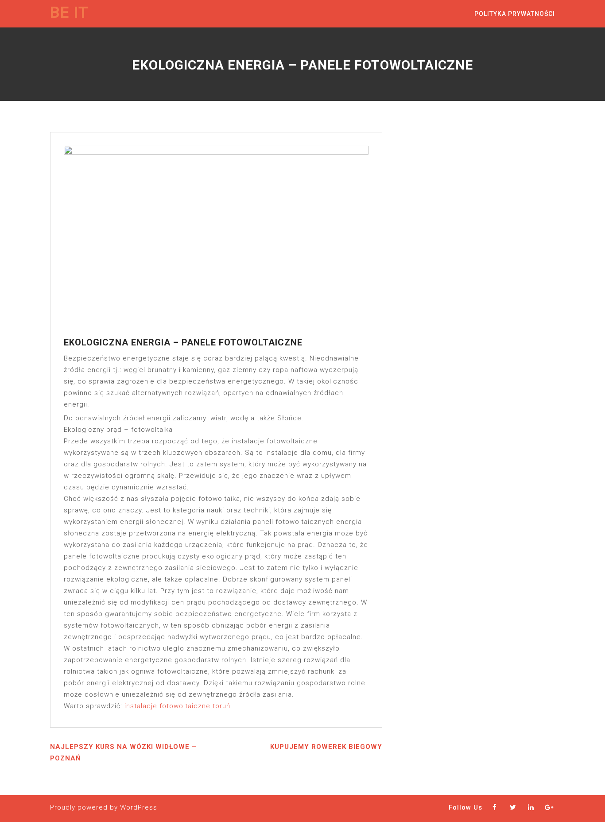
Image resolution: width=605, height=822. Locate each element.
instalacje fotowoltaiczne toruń (177, 706)
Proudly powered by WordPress (103, 807)
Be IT (69, 13)
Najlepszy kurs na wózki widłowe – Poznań (123, 752)
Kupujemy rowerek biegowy (326, 747)
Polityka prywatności (514, 13)
